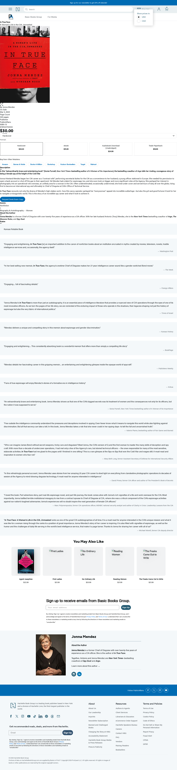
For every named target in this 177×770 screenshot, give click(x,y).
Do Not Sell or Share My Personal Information (152, 726)
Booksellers (120, 749)
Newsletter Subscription (98, 720)
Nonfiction (4, 205)
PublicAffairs (5, 122)
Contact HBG (121, 733)
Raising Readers (122, 745)
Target (83, 164)
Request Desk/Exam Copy (12, 199)
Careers (119, 729)
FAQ (117, 737)
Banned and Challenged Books (98, 726)
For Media (52, 17)
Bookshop (51, 164)
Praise (2, 221)
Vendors (119, 741)
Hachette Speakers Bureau (126, 725)
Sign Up (126, 607)
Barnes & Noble (19, 164)
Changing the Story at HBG (99, 731)
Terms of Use (148, 708)
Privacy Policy (148, 712)
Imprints (91, 716)
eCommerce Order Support (126, 720)
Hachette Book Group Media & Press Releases (99, 741)
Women (29, 210)
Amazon (5, 164)
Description (5, 167)
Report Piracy (148, 731)
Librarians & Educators (125, 716)
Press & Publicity (95, 746)
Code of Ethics (149, 720)
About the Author (7, 213)
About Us (92, 708)
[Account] (159, 9)
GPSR (145, 744)
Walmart (93, 164)
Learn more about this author (85, 665)
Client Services (122, 712)
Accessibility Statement (98, 735)
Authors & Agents (123, 708)
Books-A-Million (36, 164)
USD (144, 16)
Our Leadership (94, 712)
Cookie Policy (148, 716)
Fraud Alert (147, 735)
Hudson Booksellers (67, 164)
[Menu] (10, 9)
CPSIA (145, 740)
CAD (144, 20)
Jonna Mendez (9, 107)
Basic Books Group (33, 17)
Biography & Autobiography (12, 210)
